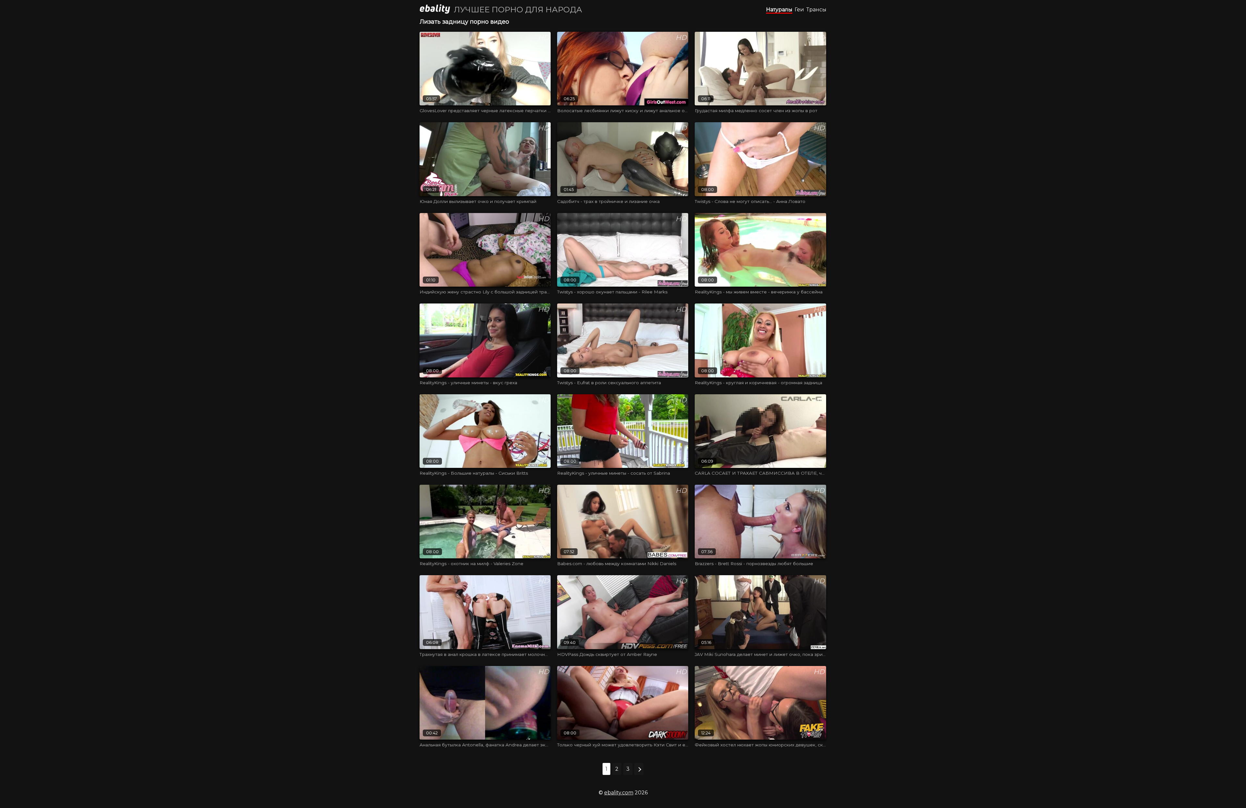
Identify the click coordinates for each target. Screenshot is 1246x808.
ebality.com (618, 793)
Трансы (816, 9)
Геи (799, 9)
